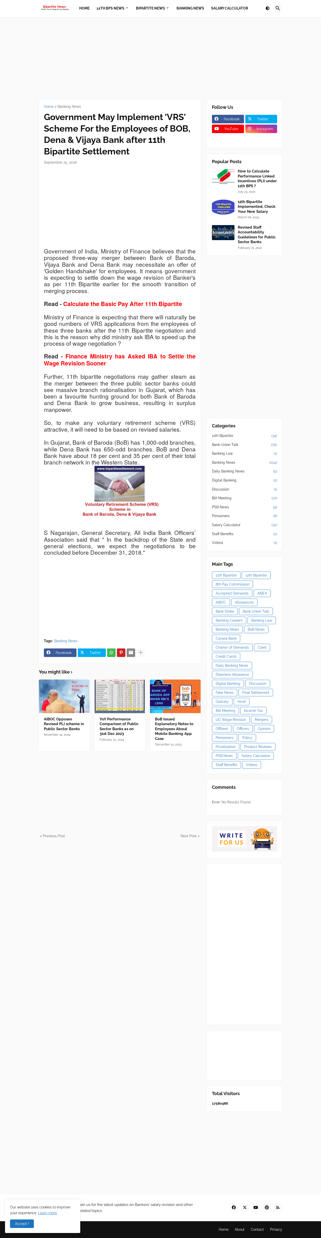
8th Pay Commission (232, 584)
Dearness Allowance (232, 675)
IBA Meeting (244, 498)
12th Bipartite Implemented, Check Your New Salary (256, 207)
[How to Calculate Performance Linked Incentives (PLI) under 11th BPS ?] (223, 176)
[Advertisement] (160, 58)
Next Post (189, 836)
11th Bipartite (226, 575)
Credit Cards (226, 656)
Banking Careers (229, 620)
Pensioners (244, 516)
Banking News (69, 107)
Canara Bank (226, 638)
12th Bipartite (244, 436)
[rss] (278, 1207)
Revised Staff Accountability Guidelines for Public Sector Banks (257, 234)
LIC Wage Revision (231, 720)
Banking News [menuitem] (190, 8)
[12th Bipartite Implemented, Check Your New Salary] (223, 207)
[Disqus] (120, 901)
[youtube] (256, 1207)
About (240, 1229)
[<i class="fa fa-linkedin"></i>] (261, 138)
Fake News (224, 693)
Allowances (244, 602)
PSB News (244, 507)
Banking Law (244, 453)
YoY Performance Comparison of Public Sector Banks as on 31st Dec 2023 (119, 726)
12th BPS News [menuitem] (110, 8)
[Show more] (140, 652)
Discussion (244, 489)
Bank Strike (225, 611)
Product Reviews (258, 747)
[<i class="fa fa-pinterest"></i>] (228, 138)
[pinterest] (267, 1207)
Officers (243, 729)
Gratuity (222, 702)
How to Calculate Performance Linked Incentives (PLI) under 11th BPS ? (257, 178)
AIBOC (221, 602)
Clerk (262, 647)
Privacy (276, 1229)
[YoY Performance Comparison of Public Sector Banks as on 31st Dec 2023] (120, 696)
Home (49, 107)
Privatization (225, 747)
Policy (247, 738)
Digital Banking (244, 480)
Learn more (47, 1213)
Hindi (241, 702)
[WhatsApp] (111, 652)
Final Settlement (255, 693)
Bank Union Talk (244, 445)
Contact (257, 1229)
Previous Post (54, 836)
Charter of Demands (232, 647)
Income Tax (253, 711)
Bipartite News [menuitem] (150, 8)
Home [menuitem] (84, 8)
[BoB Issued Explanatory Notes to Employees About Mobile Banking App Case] (175, 696)
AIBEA (262, 593)
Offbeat (222, 729)
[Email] (131, 652)
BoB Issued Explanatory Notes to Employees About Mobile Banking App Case (174, 729)
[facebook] (233, 1207)
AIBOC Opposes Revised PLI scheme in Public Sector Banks (64, 724)
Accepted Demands (232, 593)
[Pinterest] (121, 652)
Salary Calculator (244, 525)
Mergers (261, 720)
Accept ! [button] (22, 1224)
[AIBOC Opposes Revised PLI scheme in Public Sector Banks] (64, 696)
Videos (244, 543)
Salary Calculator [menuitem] (229, 8)
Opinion (264, 729)
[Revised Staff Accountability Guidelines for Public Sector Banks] (223, 232)
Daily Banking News (244, 471)
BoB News (256, 629)
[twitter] (244, 1207)
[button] (268, 8)
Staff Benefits (244, 534)
